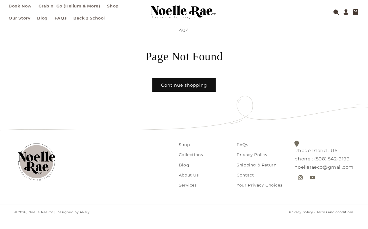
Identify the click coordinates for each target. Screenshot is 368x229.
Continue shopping (184, 85)
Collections (191, 154)
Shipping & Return (256, 165)
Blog (184, 165)
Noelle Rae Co (40, 212)
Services (188, 185)
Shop (184, 144)
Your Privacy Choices (259, 185)
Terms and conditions (335, 212)
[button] (336, 12)
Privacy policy (301, 212)
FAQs (242, 144)
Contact (245, 175)
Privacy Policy (252, 154)
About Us (189, 175)
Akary (84, 212)
